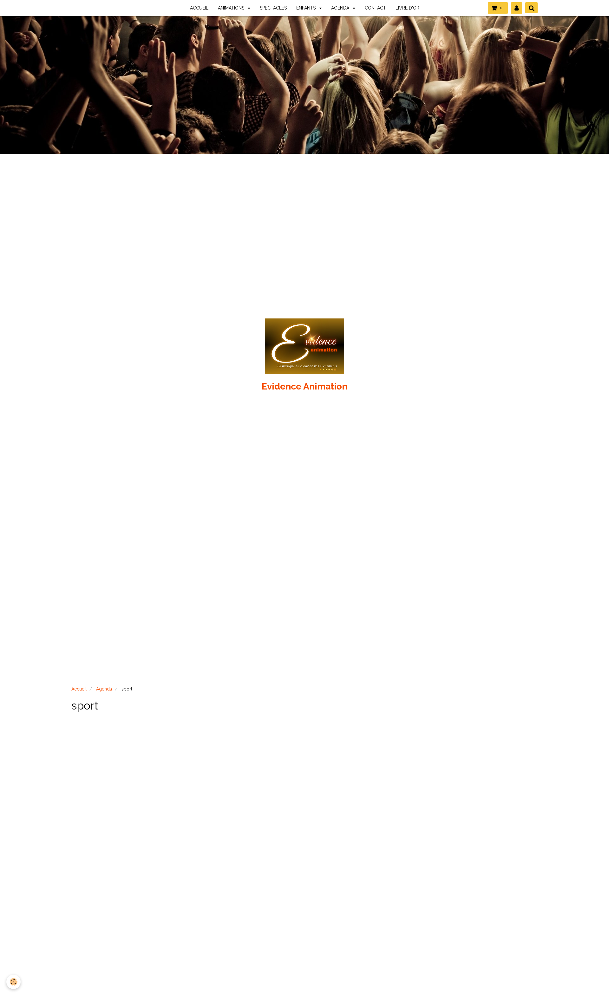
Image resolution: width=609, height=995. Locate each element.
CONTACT (375, 7)
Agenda (104, 688)
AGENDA (340, 7)
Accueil (79, 688)
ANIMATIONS (232, 7)
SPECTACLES (273, 7)
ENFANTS (306, 7)
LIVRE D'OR (407, 7)
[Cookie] (13, 982)
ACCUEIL (199, 7)
